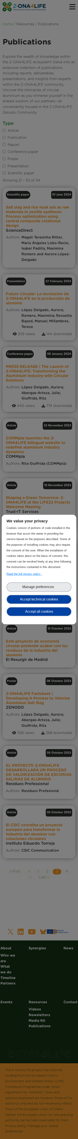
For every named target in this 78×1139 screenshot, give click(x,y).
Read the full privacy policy (24, 574)
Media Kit (39, 120)
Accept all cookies (39, 611)
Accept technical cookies (39, 599)
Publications (39, 128)
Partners (39, 55)
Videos (39, 103)
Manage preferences (39, 587)
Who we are (39, 30)
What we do (39, 38)
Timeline (39, 46)
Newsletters (39, 112)
